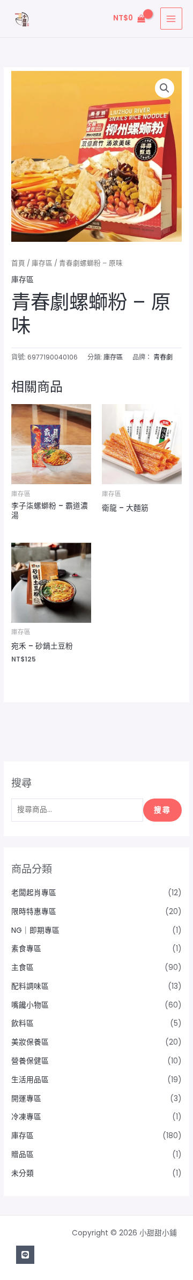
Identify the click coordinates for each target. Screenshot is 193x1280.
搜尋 (162, 810)
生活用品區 (30, 1080)
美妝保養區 (30, 1042)
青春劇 (163, 357)
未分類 (22, 1173)
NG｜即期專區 (35, 930)
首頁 (18, 263)
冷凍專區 (26, 1117)
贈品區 (22, 1154)
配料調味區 (30, 986)
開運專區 (26, 1099)
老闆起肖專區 (33, 893)
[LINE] (25, 1255)
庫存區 (42, 263)
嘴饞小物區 (30, 1005)
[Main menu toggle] (171, 19)
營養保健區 (30, 1061)
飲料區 (22, 1023)
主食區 (22, 967)
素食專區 (26, 949)
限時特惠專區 (33, 912)
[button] (164, 88)
